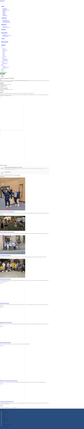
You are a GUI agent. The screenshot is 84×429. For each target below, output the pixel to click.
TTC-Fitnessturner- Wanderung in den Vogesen (6, 401)
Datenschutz (6, 427)
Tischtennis (2, 57)
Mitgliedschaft (4, 49)
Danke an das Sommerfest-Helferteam (5, 342)
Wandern (2, 70)
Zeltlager (3, 51)
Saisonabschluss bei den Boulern (4, 303)
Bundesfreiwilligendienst (5, 50)
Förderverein (4, 55)
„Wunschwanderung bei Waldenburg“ (5, 255)
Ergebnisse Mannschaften (5, 63)
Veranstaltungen (4, 48)
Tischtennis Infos (4, 58)
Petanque (2, 64)
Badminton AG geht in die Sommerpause (6, 322)
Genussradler (2, 65)
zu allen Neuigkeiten (14, 407)
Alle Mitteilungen (4, 56)
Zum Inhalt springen (2, 0)
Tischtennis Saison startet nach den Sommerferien (7, 211)
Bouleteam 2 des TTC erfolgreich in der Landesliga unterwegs (8, 380)
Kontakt (1, 427)
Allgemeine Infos (4, 66)
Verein (2, 47)
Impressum (3, 427)
